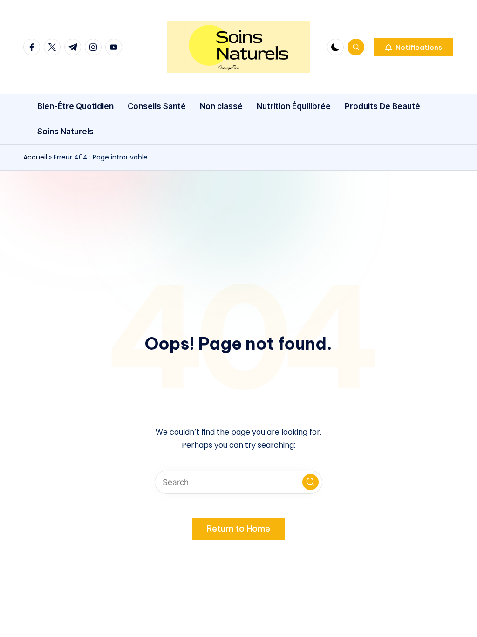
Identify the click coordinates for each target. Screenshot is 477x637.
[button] (414, 47)
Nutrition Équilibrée (294, 106)
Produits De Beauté (382, 106)
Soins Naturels (65, 131)
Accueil (35, 157)
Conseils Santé (157, 106)
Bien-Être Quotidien (75, 106)
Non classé (221, 106)
